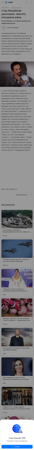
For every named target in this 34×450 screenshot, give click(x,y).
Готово (17, 447)
